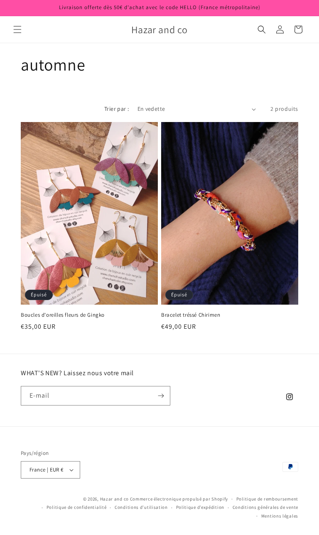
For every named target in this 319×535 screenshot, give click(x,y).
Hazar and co (114, 499)
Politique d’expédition (200, 507)
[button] (17, 29)
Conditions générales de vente (265, 507)
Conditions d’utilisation (141, 507)
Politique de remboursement (267, 499)
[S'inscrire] (161, 396)
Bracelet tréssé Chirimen (190, 315)
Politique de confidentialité (77, 507)
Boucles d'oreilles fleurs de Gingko (63, 315)
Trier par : (116, 108)
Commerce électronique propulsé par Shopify (179, 499)
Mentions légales (279, 516)
